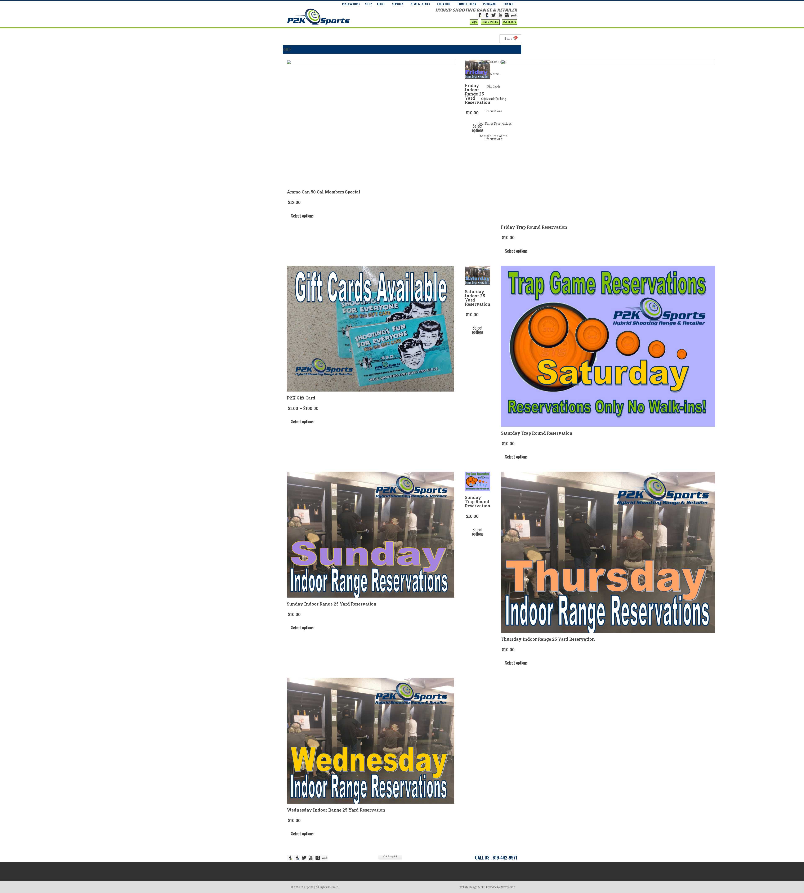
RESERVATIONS (351, 4)
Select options (302, 216)
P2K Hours (509, 22)
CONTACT (509, 4)
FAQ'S (474, 22)
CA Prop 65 (390, 856)
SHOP (368, 4)
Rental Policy (490, 22)
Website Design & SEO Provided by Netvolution (487, 887)
